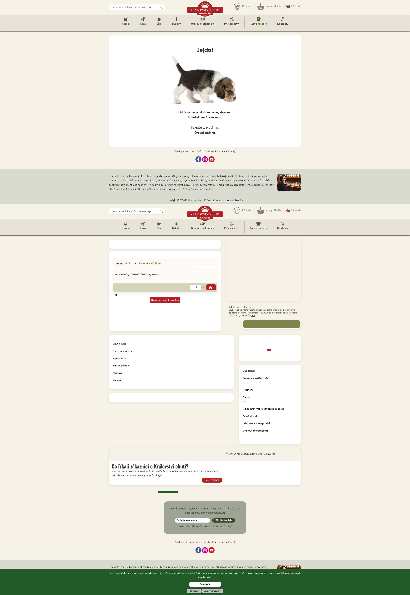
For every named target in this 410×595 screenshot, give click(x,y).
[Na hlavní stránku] (205, 213)
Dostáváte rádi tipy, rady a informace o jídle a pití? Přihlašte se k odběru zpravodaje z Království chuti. (205, 511)
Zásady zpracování (212, 591)
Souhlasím (205, 584)
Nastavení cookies (235, 200)
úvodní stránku (204, 133)
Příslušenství (231, 24)
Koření (126, 24)
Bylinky (176, 24)
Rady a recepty (258, 24)
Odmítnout (193, 591)
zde (253, 315)
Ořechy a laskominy (202, 24)
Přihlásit (247, 6)
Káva (143, 24)
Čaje (158, 24)
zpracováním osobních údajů (219, 526)
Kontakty (282, 24)
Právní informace (213, 200)
